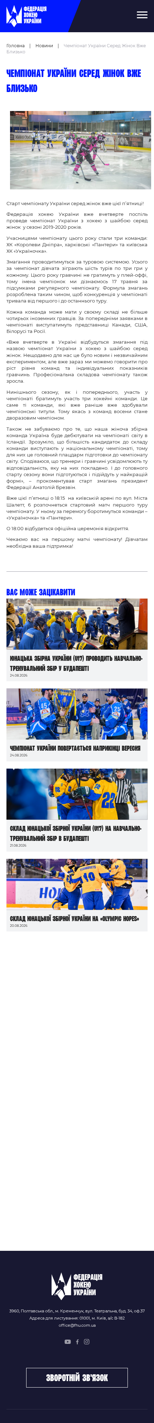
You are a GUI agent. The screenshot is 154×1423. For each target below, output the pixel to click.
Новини (44, 45)
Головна (15, 45)
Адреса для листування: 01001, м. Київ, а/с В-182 (77, 1318)
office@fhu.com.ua (77, 1325)
